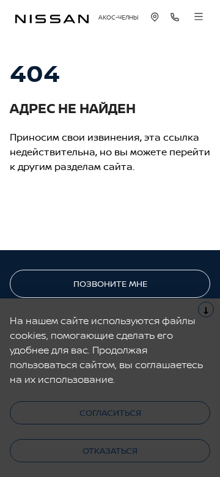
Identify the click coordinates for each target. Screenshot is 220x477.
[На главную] (52, 17)
